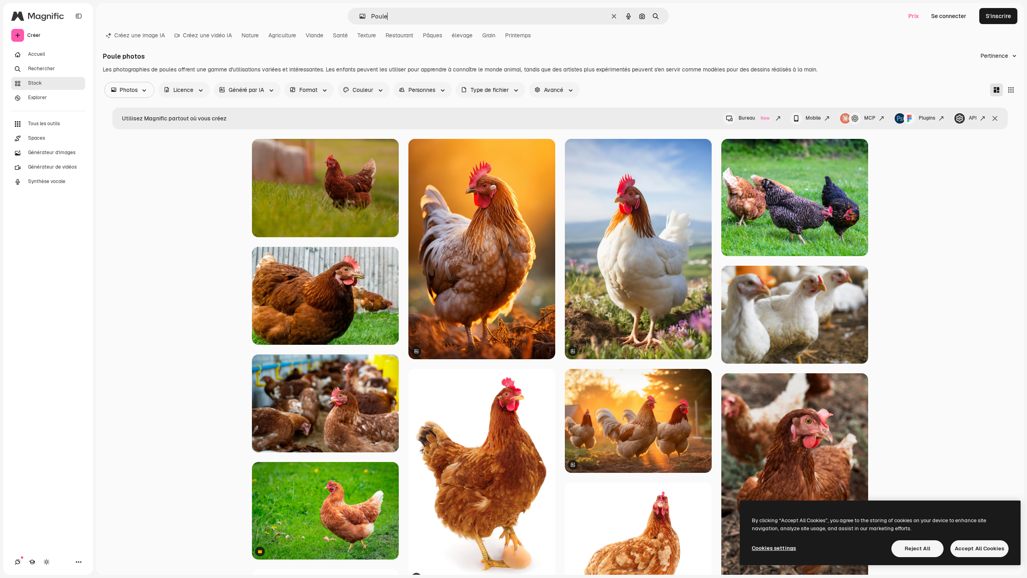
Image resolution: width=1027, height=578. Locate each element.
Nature (250, 35)
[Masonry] (996, 89)
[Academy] (32, 562)
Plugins (927, 118)
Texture (366, 35)
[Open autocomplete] (359, 16)
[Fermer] (995, 118)
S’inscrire (998, 16)
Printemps (518, 35)
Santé (340, 35)
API (972, 118)
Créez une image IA (139, 35)
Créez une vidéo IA (207, 35)
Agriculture (282, 35)
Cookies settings (774, 548)
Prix (913, 16)
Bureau (754, 118)
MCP (869, 118)
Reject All (917, 548)
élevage (462, 35)
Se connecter (948, 16)
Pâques (432, 35)
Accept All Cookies (979, 548)
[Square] (1011, 89)
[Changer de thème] (46, 562)
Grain (488, 35)
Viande (314, 35)
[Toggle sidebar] (78, 16)
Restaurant (399, 35)
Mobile (813, 118)
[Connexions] (17, 562)
